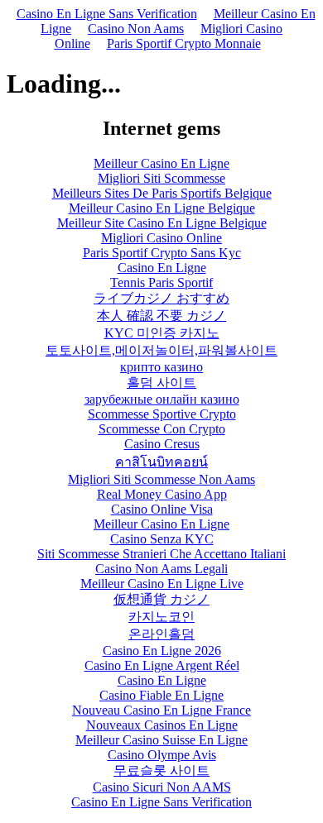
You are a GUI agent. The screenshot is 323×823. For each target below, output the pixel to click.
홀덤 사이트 (161, 383)
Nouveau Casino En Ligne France (161, 710)
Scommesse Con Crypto (162, 429)
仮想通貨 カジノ (161, 599)
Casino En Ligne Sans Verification (107, 14)
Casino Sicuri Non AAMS (162, 787)
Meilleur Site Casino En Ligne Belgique (162, 223)
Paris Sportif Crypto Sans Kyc (162, 253)
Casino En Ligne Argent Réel (161, 665)
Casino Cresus (162, 444)
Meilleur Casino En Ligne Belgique (162, 208)
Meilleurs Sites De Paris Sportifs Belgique (162, 193)
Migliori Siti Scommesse (161, 178)
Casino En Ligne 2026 (162, 651)
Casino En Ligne (162, 268)
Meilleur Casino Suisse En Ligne (161, 740)
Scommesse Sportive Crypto (162, 414)
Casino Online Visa (162, 509)
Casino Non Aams (136, 29)
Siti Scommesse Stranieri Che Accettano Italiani (161, 554)
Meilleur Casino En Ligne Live (161, 584)
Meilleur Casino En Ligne (161, 163)
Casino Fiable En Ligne (161, 695)
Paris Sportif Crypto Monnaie (184, 43)
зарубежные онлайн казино (161, 399)
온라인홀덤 (161, 634)
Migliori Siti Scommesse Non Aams (161, 479)
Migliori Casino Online (161, 238)
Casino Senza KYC (162, 539)
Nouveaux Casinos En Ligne (162, 725)
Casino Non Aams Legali (161, 569)
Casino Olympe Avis (162, 755)
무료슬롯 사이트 (161, 770)
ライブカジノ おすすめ (161, 298)
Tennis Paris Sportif (161, 282)
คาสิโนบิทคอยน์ (161, 462)
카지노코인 (161, 617)
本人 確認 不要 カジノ (161, 316)
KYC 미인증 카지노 (161, 333)
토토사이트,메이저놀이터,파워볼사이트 (161, 350)
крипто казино (161, 367)
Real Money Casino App (162, 494)
